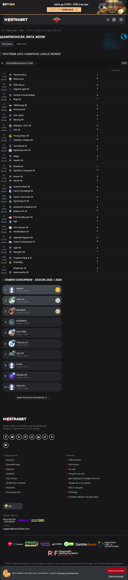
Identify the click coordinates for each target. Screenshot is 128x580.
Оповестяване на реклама (83, 496)
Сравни (10, 473)
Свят (21, 30)
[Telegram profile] (51, 437)
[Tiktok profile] (45, 437)
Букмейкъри (13, 464)
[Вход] (114, 19)
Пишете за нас (76, 473)
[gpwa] (31, 543)
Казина (10, 469)
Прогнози (11, 30)
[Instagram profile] (32, 437)
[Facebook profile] (5, 437)
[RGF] (63, 554)
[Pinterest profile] (25, 437)
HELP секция (75, 487)
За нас (72, 469)
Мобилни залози (15, 482)
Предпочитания (115, 576)
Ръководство (13, 492)
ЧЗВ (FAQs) (74, 459)
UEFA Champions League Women (44, 30)
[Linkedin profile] (38, 437)
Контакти (73, 464)
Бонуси (10, 459)
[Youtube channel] (12, 437)
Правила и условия (79, 482)
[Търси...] (107, 19)
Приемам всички (116, 570)
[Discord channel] (5, 445)
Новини (10, 487)
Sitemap (72, 492)
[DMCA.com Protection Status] (69, 543)
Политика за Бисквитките (68, 573)
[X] (19, 437)
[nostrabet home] (15, 419)
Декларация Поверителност (84, 478)
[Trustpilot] (18, 543)
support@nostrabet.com (16, 528)
